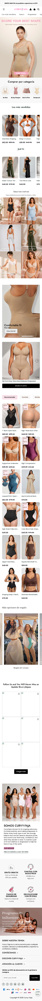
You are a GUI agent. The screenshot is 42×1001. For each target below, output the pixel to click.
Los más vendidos (9, 14)
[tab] (19, 75)
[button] (3, 9)
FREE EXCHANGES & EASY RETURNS (16, 852)
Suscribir (35, 978)
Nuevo (21, 14)
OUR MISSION (9, 848)
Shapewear (32, 14)
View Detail (10, 331)
